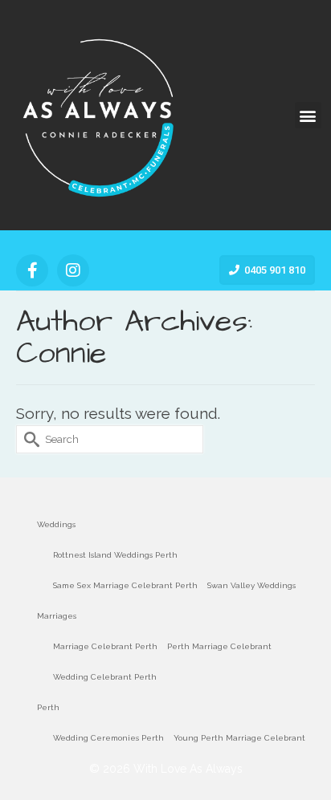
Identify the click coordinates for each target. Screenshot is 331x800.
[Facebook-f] (32, 270)
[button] (308, 115)
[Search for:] (109, 439)
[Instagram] (73, 270)
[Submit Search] (28, 439)
